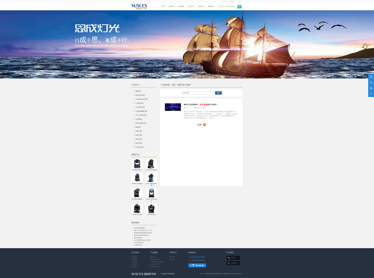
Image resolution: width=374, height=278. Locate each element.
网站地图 (172, 257)
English (240, 1)
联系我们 (211, 6)
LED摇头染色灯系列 (141, 99)
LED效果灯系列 (140, 107)
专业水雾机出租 (139, 242)
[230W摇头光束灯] (151, 208)
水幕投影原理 (138, 245)
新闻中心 (201, 6)
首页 (163, 6)
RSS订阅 (172, 259)
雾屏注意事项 (138, 237)
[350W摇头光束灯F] (137, 164)
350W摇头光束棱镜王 (151, 170)
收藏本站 (225, 1)
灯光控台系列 (139, 147)
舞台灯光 (199, 107)
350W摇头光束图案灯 (137, 183)
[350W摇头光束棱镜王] (151, 164)
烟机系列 (138, 127)
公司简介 (171, 6)
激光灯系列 (138, 139)
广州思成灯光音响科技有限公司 (213, 273)
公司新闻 (134, 262)
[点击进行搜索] (239, 6)
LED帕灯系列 (139, 103)
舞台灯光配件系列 (140, 123)
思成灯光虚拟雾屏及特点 (141, 235)
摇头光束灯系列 (140, 95)
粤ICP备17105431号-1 (236, 273)
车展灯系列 (138, 131)
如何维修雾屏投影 (139, 228)
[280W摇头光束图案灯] (137, 193)
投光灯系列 (138, 143)
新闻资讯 (135, 223)
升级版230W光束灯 (137, 214)
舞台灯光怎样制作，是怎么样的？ (201, 104)
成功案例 (181, 6)
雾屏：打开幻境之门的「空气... (143, 230)
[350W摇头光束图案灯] (137, 177)
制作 (204, 107)
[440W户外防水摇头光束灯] (151, 177)
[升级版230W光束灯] (137, 208)
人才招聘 (134, 264)
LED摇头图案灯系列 (141, 111)
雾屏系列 (138, 91)
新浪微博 (234, 263)
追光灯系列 (138, 135)
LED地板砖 (138, 119)
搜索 (218, 93)
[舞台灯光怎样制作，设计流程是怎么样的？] (173, 107)
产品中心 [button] (191, 6)
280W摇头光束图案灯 (137, 199)
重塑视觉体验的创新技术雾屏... (143, 233)
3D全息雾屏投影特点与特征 (142, 240)
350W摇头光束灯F (137, 170)
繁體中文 (232, 1)
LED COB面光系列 (141, 115)
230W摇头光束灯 (151, 214)
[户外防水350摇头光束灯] (151, 193)
